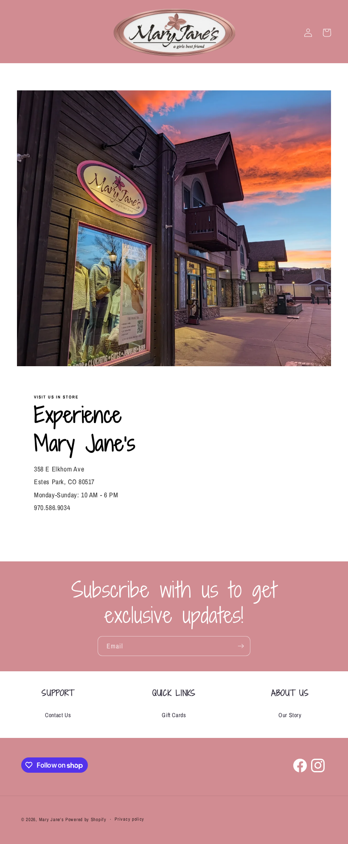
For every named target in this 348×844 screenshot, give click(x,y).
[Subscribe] (240, 646)
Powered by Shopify (86, 819)
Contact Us (58, 715)
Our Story (289, 715)
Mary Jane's (51, 819)
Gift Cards (174, 715)
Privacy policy (129, 819)
